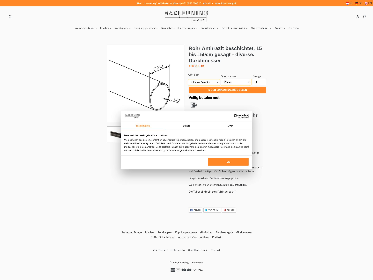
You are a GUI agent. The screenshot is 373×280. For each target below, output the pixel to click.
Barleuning (183, 262)
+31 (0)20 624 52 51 (192, 3)
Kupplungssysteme (146, 28)
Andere (280, 28)
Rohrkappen (123, 28)
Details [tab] (186, 126)
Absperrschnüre (262, 28)
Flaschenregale (188, 28)
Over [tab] (230, 126)
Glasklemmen (210, 28)
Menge (257, 76)
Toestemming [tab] (143, 126)
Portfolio (293, 28)
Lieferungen (177, 249)
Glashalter (168, 28)
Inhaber (106, 28)
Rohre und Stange (86, 28)
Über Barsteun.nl (197, 249)
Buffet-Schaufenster (235, 28)
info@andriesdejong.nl (224, 3)
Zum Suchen (160, 249)
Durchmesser (228, 76)
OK (228, 162)
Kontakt (215, 249)
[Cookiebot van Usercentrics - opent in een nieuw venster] (236, 116)
